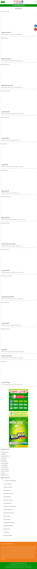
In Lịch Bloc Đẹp (23, 551)
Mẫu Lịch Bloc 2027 (5, 191)
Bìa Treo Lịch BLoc (8, 549)
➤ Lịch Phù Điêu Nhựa (5, 469)
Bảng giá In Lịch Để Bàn (8, 535)
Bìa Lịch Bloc (22, 546)
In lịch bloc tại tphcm (6, 111)
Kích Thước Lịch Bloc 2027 (7, 355)
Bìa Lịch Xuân (29, 548)
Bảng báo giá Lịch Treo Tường (9, 522)
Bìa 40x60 (2, 546)
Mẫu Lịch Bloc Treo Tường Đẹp (21, 557)
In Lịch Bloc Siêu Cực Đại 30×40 (8, 296)
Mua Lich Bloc (3, 554)
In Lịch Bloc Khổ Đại (5, 270)
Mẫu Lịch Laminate (7, 516)
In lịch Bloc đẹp (6, 532)
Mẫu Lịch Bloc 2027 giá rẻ (6, 58)
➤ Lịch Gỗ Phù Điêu (4, 465)
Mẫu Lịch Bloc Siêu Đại (4, 557)
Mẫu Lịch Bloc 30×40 (5, 217)
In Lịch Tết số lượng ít (6, 382)
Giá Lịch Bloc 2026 (33, 549)
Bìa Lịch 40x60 (17, 546)
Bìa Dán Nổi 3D (12, 546)
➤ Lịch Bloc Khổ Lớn (4, 452)
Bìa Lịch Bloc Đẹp (27, 546)
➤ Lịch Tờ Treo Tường (5, 471)
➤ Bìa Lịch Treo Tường (5, 456)
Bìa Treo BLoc (3, 549)
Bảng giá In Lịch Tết (7, 490)
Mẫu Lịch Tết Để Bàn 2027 (8, 509)
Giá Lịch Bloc (28, 549)
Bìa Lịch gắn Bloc (9, 548)
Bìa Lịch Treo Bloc (15, 548)
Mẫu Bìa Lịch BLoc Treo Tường (28, 554)
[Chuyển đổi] (35, 452)
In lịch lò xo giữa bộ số (7, 503)
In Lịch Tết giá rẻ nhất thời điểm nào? (10, 480)
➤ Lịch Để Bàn (3, 454)
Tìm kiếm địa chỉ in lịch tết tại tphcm (10, 506)
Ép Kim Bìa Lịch (3, 559)
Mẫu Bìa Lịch (8, 554)
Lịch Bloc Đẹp (4, 349)
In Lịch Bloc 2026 (11, 551)
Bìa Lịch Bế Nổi (33, 546)
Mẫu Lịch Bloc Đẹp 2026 (30, 557)
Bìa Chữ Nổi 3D (7, 546)
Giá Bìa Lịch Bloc (22, 549)
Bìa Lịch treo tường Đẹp (22, 548)
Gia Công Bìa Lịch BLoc (15, 549)
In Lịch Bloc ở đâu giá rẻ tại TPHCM (8, 243)
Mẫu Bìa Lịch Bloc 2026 (20, 554)
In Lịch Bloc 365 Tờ (5, 138)
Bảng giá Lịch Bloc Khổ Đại (8, 525)
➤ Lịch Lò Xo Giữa (4, 461)
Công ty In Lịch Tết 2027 (6, 32)
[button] (3, 2)
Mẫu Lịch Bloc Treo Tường (12, 557)
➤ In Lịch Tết (3, 473)
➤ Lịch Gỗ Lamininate (4, 463)
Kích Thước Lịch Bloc (30, 551)
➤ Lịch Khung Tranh (4, 467)
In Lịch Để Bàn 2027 (7, 496)
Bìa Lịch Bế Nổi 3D (3, 548)
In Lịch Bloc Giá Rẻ (5, 323)
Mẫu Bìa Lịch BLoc (13, 554)
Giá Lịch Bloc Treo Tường (4, 551)
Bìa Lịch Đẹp (33, 548)
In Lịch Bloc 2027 (5, 164)
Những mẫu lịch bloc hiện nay (7, 85)
